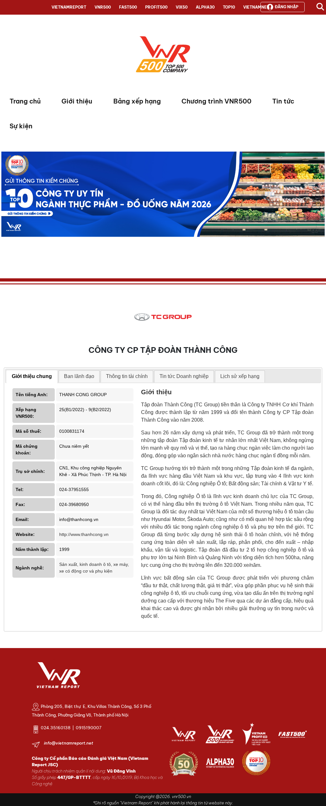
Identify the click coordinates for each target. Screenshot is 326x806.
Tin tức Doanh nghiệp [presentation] (184, 376)
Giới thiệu (76, 101)
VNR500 (103, 7)
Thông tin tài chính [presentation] (127, 376)
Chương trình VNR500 (216, 101)
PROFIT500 (156, 7)
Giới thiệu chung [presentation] (32, 376)
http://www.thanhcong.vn (84, 534)
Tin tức (283, 101)
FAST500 (128, 7)
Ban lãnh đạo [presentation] (79, 376)
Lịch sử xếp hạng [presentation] (239, 376)
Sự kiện (21, 126)
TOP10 (229, 7)
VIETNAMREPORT (69, 7)
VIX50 (182, 7)
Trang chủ (25, 101)
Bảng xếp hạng (137, 101)
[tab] (31, 376)
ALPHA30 (205, 7)
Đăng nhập (286, 6)
